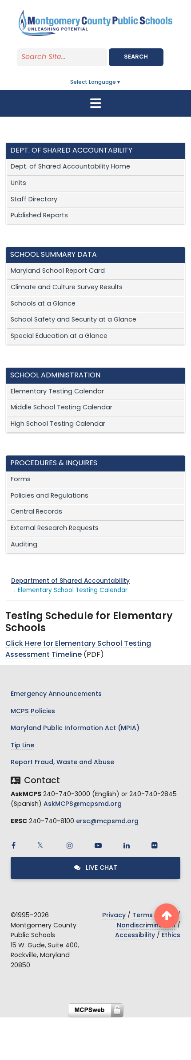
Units (18, 183)
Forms (21, 479)
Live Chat (100, 868)
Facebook (13, 845)
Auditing (24, 545)
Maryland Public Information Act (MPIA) (75, 728)
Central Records (36, 512)
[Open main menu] (95, 103)
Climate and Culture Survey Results (67, 287)
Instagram (70, 845)
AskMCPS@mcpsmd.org (83, 804)
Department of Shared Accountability (70, 581)
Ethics (171, 935)
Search (136, 57)
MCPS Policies (33, 711)
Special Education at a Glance (59, 336)
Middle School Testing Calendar (61, 407)
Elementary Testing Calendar (57, 392)
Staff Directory (34, 199)
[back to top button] (166, 915)
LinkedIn (127, 845)
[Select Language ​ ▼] (121, 82)
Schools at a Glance (43, 304)
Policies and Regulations (49, 496)
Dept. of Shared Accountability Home (70, 167)
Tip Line (22, 745)
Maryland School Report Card (58, 271)
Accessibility (135, 935)
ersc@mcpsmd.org (107, 821)
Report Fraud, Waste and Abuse (62, 762)
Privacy (114, 915)
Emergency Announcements (56, 694)
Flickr (155, 845)
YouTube (98, 845)
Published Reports (39, 215)
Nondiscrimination (146, 926)
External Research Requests (55, 528)
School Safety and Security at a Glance (73, 320)
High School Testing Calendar (58, 424)
